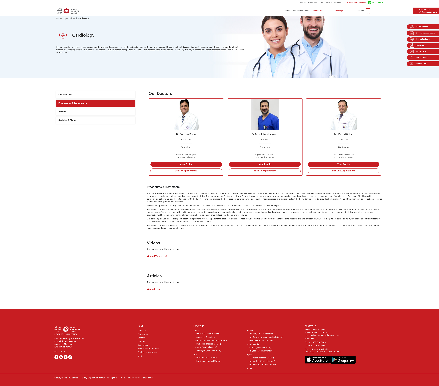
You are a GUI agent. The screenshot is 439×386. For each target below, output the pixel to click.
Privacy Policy (133, 378)
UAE (195, 354)
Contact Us (312, 2)
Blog (321, 2)
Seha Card (360, 11)
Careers (337, 2)
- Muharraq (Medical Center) (208, 344)
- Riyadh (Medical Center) (260, 351)
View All (151, 289)
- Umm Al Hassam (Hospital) (207, 334)
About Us (302, 2)
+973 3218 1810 (322, 333)
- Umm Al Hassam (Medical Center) (211, 341)
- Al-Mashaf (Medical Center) (262, 361)
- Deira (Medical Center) (206, 358)
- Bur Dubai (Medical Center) (208, 361)
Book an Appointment (186, 171)
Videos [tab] (62, 112)
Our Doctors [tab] (65, 94)
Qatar (249, 355)
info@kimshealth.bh (319, 349)
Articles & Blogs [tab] (67, 120)
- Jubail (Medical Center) (260, 348)
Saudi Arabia (253, 344)
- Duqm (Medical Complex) (261, 341)
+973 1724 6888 (319, 342)
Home (287, 11)
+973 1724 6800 (319, 330)
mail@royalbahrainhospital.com (325, 335)
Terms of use (147, 378)
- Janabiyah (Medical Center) (208, 351)
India (249, 368)
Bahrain (196, 331)
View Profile (186, 164)
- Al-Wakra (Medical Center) (261, 358)
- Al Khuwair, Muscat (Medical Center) (266, 337)
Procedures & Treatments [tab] (72, 103)
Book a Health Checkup (148, 349)
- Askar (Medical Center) (206, 347)
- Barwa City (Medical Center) (262, 365)
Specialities (318, 11)
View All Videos (155, 256)
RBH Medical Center (301, 11)
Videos (329, 2)
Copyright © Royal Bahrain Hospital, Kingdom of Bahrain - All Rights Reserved (89, 378)
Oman (250, 331)
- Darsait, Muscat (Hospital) (261, 334)
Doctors (141, 341)
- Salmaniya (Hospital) (205, 337)
